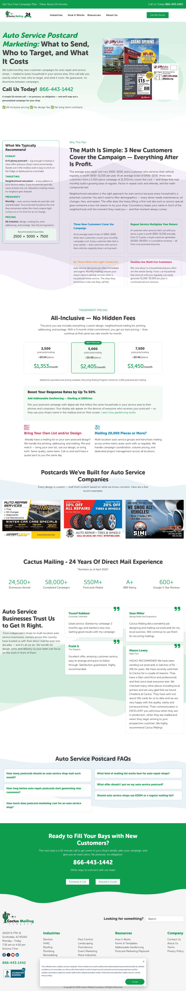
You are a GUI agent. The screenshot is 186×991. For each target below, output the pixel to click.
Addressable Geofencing (129, 947)
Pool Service (85, 947)
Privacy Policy (175, 951)
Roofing (47, 947)
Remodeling (50, 955)
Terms (171, 947)
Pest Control (85, 939)
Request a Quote (108, 881)
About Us (112, 15)
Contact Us (174, 939)
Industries (56, 15)
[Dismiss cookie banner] (143, 961)
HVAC (46, 943)
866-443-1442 (174, 4)
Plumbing (48, 951)
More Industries (87, 955)
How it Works (76, 15)
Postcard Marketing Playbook (132, 951)
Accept (135, 982)
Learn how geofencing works (118, 412)
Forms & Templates (126, 943)
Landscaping (85, 943)
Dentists (48, 939)
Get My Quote (157, 15)
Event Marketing (87, 951)
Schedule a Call (77, 881)
